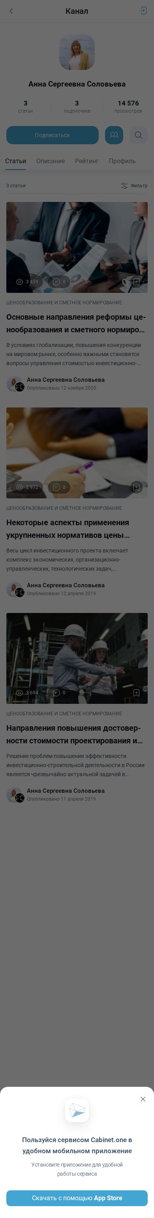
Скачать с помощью (77, 1198)
